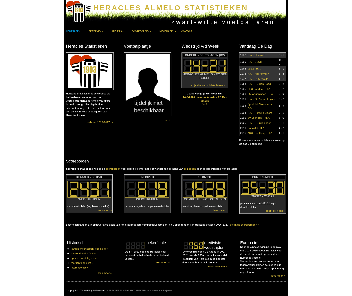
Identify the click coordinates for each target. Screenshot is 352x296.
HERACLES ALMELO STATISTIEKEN (171, 8)
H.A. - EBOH (254, 61)
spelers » (117, 31)
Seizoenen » (96, 31)
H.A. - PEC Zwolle (257, 78)
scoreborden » (141, 31)
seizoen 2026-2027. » (100, 122)
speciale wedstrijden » (84, 258)
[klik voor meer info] (135, 245)
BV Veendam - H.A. (258, 117)
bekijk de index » (275, 210)
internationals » (80, 267)
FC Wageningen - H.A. (260, 93)
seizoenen (190, 168)
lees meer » (105, 210)
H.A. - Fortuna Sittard (259, 112)
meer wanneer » (217, 266)
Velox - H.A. (254, 68)
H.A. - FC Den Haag (259, 83)
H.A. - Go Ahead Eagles (261, 99)
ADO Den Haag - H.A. (260, 132)
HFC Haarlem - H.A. (259, 88)
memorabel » (168, 31)
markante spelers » (82, 262)
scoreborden (113, 168)
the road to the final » (83, 253)
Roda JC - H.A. (256, 128)
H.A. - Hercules (256, 55)
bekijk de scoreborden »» (244, 224)
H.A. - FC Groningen (259, 122)
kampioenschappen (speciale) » (89, 248)
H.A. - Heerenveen (258, 73)
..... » (167, 119)
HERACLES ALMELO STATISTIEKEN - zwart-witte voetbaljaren (139, 290)
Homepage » (73, 31)
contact (186, 31)
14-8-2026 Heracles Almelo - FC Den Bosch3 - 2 (205, 101)
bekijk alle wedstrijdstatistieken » (208, 85)
